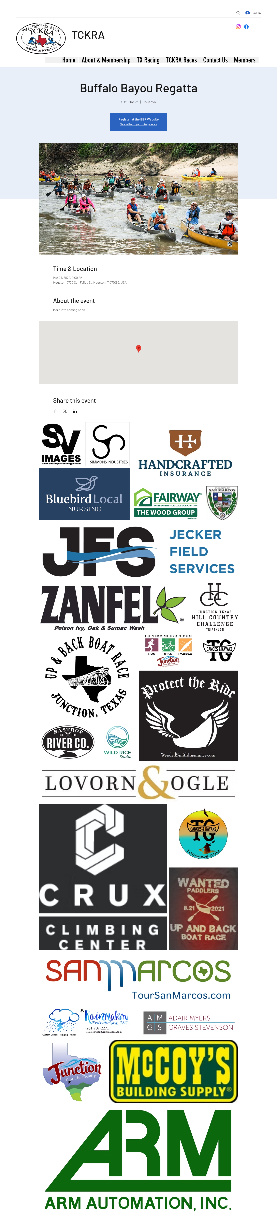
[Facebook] (246, 27)
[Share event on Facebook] (55, 411)
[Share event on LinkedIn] (75, 411)
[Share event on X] (65, 411)
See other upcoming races (138, 124)
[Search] (238, 13)
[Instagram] (238, 27)
